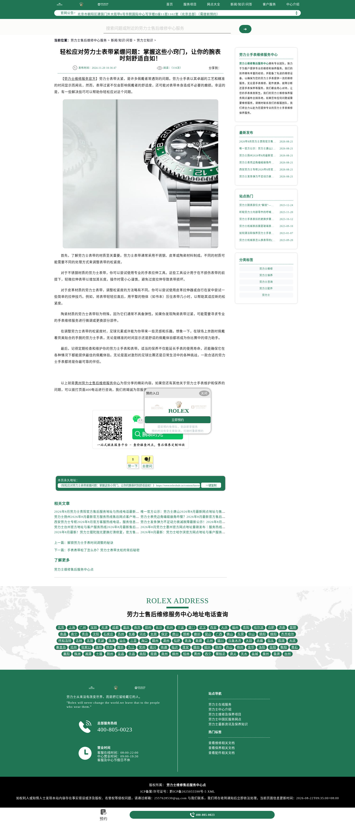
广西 (219, 634)
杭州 (170, 627)
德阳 (262, 634)
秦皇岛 (61, 647)
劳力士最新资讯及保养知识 (228, 724)
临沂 (175, 647)
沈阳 (96, 634)
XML (211, 791)
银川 (220, 640)
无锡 (90, 640)
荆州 (110, 654)
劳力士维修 (266, 268)
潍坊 (120, 647)
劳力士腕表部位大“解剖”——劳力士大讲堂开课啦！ (257, 205)
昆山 (208, 634)
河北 (142, 634)
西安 (213, 627)
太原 (153, 634)
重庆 (126, 627)
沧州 (73, 647)
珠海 (111, 640)
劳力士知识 (145, 40)
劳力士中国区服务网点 (225, 719)
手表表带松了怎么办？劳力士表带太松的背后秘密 (103, 550)
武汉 (202, 627)
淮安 (185, 647)
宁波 (181, 627)
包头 (270, 640)
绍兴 (207, 647)
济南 (282, 627)
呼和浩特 (64, 640)
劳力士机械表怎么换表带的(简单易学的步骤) (257, 240)
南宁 (74, 634)
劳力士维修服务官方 (80, 78)
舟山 (229, 647)
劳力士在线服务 (220, 704)
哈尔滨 (259, 627)
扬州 (240, 647)
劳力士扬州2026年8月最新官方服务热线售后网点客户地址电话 (100, 516)
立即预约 (178, 419)
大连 (224, 627)
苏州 (121, 634)
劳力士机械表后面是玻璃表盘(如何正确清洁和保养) (257, 226)
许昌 (132, 654)
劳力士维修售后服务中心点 (74, 569)
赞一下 (133, 466)
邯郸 (186, 634)
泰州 (266, 654)
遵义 (233, 654)
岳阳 (273, 647)
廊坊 (197, 634)
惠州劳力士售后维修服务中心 (97, 383)
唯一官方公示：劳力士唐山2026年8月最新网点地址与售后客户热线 (190, 511)
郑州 (148, 627)
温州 (98, 647)
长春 (132, 634)
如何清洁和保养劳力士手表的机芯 (257, 233)
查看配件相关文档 (222, 752)
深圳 (93, 627)
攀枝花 (221, 654)
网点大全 (213, 4)
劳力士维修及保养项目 (225, 714)
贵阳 (246, 627)
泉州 (164, 654)
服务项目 (190, 4)
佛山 (230, 634)
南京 (137, 627)
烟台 (196, 647)
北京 (61, 627)
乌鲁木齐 (234, 640)
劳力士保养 (266, 275)
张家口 (86, 647)
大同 (249, 640)
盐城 (255, 654)
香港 (276, 654)
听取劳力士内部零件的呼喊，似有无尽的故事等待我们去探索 (257, 212)
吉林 (79, 640)
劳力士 (266, 295)
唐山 (175, 634)
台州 (287, 654)
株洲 (77, 654)
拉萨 (177, 640)
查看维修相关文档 (222, 743)
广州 (83, 627)
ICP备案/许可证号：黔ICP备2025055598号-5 (173, 791)
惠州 (197, 654)
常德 (153, 654)
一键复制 (211, 485)
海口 (144, 640)
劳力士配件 (266, 288)
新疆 (199, 640)
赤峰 (260, 640)
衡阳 (283, 647)
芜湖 (101, 640)
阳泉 (281, 640)
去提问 (147, 466)
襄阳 (66, 654)
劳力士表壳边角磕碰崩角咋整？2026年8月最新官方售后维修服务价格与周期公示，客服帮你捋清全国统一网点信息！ (226, 516)
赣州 (155, 640)
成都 (115, 627)
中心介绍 (293, 4)
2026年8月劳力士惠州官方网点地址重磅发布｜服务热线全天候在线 (190, 527)
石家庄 (108, 634)
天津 (104, 627)
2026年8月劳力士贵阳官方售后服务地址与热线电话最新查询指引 (101, 511)
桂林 (186, 654)
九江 (131, 647)
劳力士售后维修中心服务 (89, 40)
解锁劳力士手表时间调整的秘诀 (90, 542)
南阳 (142, 654)
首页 (169, 4)
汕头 (122, 640)
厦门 (191, 627)
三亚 (133, 640)
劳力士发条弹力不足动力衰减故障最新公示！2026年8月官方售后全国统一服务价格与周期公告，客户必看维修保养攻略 (257, 176)
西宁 (208, 654)
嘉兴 (153, 647)
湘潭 (88, 654)
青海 (188, 640)
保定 (164, 634)
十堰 (99, 654)
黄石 (294, 647)
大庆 (292, 640)
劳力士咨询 (266, 282)
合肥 (271, 627)
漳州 (166, 640)
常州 (142, 647)
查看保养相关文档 (222, 748)
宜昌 (121, 654)
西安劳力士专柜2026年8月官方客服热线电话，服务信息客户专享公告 (105, 522)
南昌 (63, 634)
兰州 (209, 640)
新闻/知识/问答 (241, 4)
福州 (235, 627)
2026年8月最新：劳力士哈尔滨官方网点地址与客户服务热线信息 (188, 532)
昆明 (293, 627)
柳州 (175, 654)
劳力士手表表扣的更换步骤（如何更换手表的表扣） (257, 219)
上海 (72, 627)
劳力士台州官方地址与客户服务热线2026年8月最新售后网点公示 (101, 527)
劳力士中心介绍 (220, 709)
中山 (251, 634)
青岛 (85, 634)
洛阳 (262, 647)
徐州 (109, 647)
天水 (244, 654)
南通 (164, 647)
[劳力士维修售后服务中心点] (59, 4)
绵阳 (273, 634)
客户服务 (269, 4)
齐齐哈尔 (287, 634)
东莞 (240, 634)
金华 (251, 647)
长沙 (159, 627)
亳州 (218, 647)
